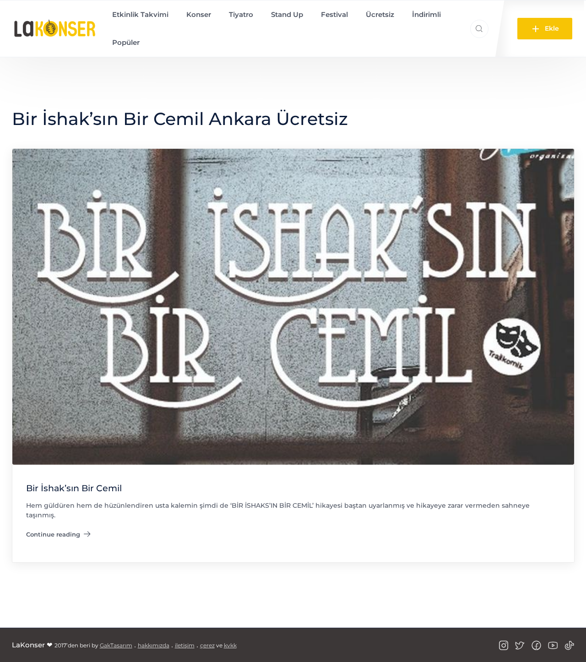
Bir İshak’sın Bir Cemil (74, 488)
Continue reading (58, 536)
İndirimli (426, 14)
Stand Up (287, 14)
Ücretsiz (380, 14)
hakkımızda (153, 645)
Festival (334, 14)
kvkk (230, 645)
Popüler (126, 42)
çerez (207, 645)
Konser (198, 14)
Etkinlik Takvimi (140, 14)
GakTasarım (116, 645)
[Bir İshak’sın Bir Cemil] (293, 306)
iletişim (185, 645)
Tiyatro (241, 14)
